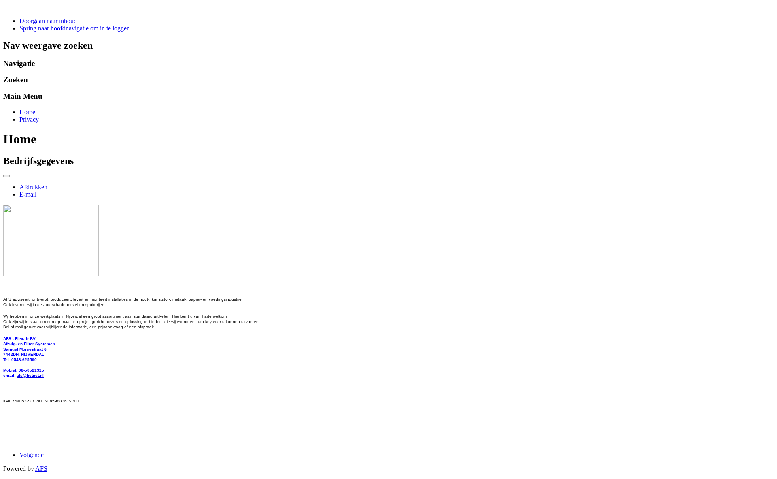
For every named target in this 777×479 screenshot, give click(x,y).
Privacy (29, 119)
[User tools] (6, 176)
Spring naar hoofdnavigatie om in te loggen (74, 28)
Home (27, 112)
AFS (41, 468)
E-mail (27, 194)
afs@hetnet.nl (30, 375)
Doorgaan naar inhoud (48, 20)
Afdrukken (33, 187)
